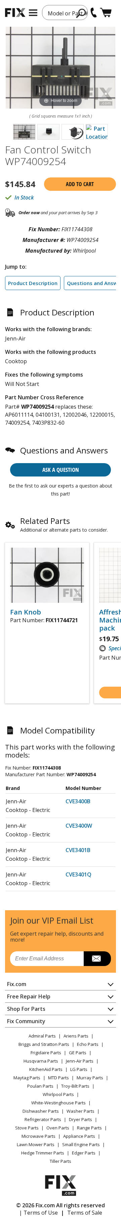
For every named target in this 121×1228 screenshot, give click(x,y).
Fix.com (16, 984)
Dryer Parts (80, 1119)
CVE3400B (78, 801)
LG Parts (78, 1069)
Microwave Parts (38, 1136)
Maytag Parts (26, 1078)
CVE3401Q (78, 874)
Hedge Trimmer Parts (42, 1153)
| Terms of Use (38, 1212)
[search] (81, 13)
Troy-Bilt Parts (75, 1086)
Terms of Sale (84, 1212)
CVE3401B (78, 850)
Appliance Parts (79, 1136)
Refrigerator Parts (43, 1119)
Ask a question (60, 469)
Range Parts (89, 1128)
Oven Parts (57, 1128)
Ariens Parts (76, 1036)
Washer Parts (80, 1111)
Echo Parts (87, 1044)
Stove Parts (27, 1128)
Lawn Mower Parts (35, 1144)
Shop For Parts (26, 1008)
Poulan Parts (40, 1086)
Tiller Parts (60, 1161)
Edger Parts (83, 1153)
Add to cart (80, 184)
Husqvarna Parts (41, 1061)
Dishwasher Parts (41, 1111)
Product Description (32, 283)
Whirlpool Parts (58, 1094)
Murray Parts (90, 1078)
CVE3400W (79, 825)
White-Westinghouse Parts (58, 1103)
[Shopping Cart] (106, 12)
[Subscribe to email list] (97, 958)
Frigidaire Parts (46, 1053)
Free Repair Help (28, 996)
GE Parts (77, 1053)
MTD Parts (58, 1078)
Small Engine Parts (81, 1144)
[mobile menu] (33, 12)
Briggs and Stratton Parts (43, 1044)
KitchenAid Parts (46, 1069)
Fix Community (26, 1021)
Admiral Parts (42, 1036)
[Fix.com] (15, 12)
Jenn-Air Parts (79, 1061)
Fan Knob (25, 612)
